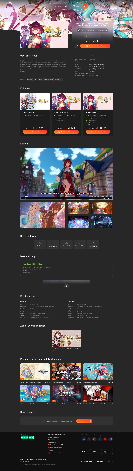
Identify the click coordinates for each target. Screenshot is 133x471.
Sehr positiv (92, 73)
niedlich (57, 79)
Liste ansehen (92, 59)
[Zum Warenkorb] (123, 3)
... (61, 79)
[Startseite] (7, 3)
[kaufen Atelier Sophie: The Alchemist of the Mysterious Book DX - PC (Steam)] (66, 338)
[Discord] (84, 439)
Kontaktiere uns (52, 442)
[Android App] (97, 451)
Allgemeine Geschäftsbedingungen (56, 434)
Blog (77, 2)
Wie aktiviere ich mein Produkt (96, 64)
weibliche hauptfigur (48, 79)
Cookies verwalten (24, 461)
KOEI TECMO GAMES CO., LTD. (96, 66)
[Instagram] (94, 439)
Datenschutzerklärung (53, 437)
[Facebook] (100, 439)
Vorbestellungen (60, 2)
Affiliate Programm (52, 439)
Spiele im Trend (49, 2)
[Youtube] (105, 439)
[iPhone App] (86, 451)
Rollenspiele (92, 71)
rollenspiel (29, 79)
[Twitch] (110, 439)
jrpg (35, 79)
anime (40, 79)
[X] (89, 439)
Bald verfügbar (69, 2)
